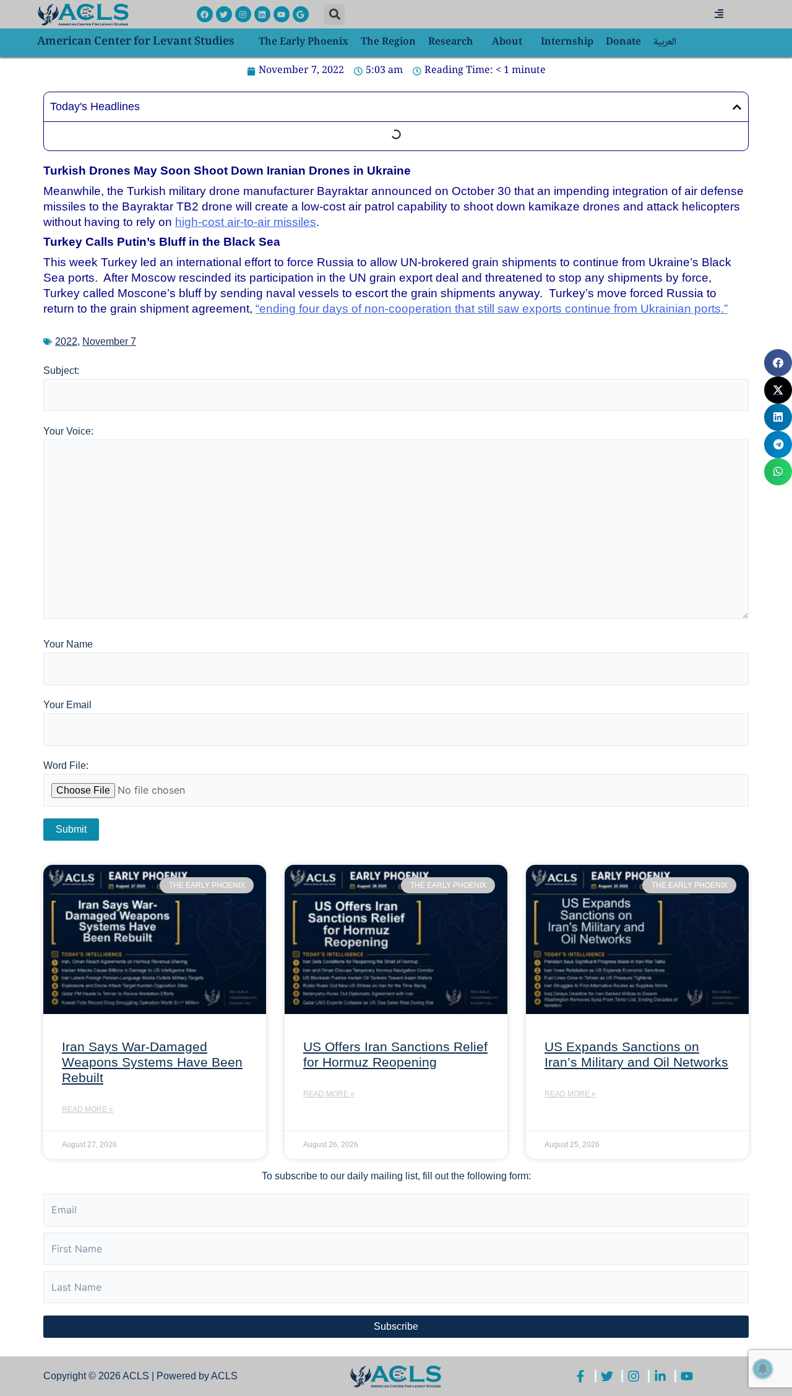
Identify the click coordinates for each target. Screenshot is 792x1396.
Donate (623, 42)
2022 (66, 341)
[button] (334, 14)
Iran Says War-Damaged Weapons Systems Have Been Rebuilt (152, 1062)
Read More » (87, 1109)
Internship (567, 42)
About (507, 42)
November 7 (109, 341)
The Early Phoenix (303, 42)
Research (450, 42)
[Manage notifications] (763, 1369)
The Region (388, 42)
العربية (664, 42)
